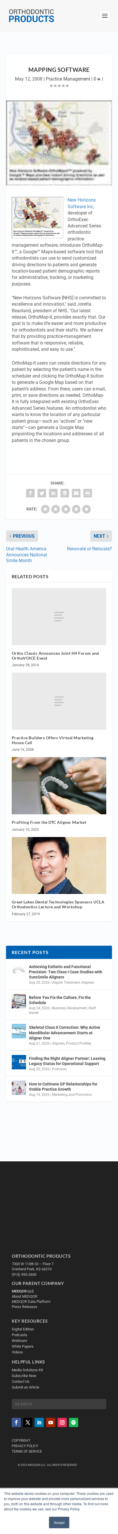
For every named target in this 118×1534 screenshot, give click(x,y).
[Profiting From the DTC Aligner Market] (59, 785)
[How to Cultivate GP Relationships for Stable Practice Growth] (19, 1088)
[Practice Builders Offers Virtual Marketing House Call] (59, 701)
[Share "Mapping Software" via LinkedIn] (53, 493)
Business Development (69, 1008)
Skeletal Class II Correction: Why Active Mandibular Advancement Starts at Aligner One (64, 1032)
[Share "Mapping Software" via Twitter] (42, 493)
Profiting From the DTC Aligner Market (49, 822)
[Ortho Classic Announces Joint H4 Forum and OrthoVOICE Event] (59, 616)
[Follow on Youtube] (50, 1422)
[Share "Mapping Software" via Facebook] (30, 493)
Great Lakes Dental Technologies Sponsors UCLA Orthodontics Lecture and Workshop (58, 904)
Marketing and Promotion (72, 1095)
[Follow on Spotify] (73, 1422)
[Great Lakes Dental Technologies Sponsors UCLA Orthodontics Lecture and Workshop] (59, 865)
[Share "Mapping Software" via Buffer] (64, 493)
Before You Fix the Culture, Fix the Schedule (60, 1000)
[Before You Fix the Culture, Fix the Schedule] (19, 1001)
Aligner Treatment (66, 982)
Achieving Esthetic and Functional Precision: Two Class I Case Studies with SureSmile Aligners (65, 971)
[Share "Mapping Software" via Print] (87, 493)
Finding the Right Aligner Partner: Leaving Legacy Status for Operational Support (67, 1061)
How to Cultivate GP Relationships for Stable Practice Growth (63, 1086)
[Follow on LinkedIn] (39, 1422)
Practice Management (68, 79)
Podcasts (59, 1069)
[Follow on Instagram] (62, 1422)
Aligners (87, 982)
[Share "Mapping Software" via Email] (76, 493)
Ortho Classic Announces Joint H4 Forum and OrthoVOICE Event (55, 655)
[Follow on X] (27, 1422)
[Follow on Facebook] (16, 1422)
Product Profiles (78, 1043)
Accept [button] (59, 1522)
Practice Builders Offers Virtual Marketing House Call (53, 740)
